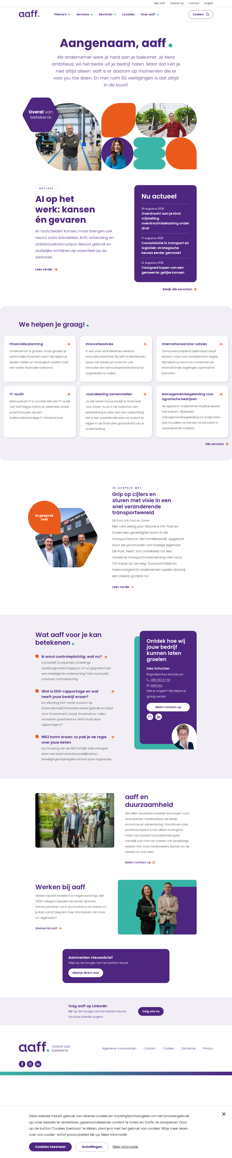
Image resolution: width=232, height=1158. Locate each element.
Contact (194, 3)
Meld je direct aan (85, 973)
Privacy (208, 1048)
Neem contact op (168, 707)
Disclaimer (188, 1048)
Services (82, 14)
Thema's (60, 14)
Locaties (128, 14)
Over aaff (148, 14)
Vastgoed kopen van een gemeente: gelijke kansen (163, 270)
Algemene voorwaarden (119, 1048)
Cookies (168, 1048)
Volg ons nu (151, 1011)
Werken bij (176, 3)
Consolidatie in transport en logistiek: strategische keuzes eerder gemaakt (165, 248)
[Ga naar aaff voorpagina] (29, 14)
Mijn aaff (159, 3)
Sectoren (105, 14)
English (209, 3)
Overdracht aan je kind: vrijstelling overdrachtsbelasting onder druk (165, 220)
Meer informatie (125, 1146)
